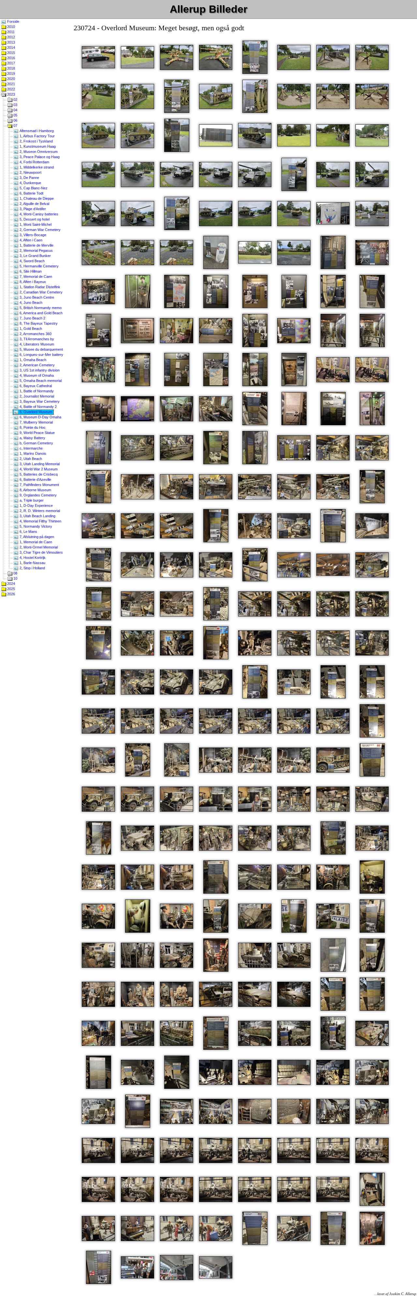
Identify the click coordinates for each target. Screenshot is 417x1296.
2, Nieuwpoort (30, 172)
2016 (10, 58)
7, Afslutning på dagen (36, 537)
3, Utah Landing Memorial (39, 464)
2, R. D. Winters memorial (39, 511)
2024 (10, 584)
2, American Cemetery (37, 365)
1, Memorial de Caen (35, 542)
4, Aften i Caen (30, 240)
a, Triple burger (31, 500)
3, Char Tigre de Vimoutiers (41, 552)
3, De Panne (29, 178)
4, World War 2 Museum (38, 469)
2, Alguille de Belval (34, 204)
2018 (10, 68)
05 (14, 115)
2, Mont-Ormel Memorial (38, 547)
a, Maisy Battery (32, 438)
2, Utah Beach (30, 459)
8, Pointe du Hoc (32, 427)
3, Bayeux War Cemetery (39, 401)
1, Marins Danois (32, 453)
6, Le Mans (28, 531)
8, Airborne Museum (35, 490)
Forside (12, 21)
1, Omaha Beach (32, 360)
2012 (10, 37)
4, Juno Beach (30, 302)
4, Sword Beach (32, 261)
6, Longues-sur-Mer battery (41, 355)
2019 (10, 73)
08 (14, 573)
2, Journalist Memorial (36, 396)
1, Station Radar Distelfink (39, 287)
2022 (10, 89)
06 (14, 120)
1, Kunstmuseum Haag (37, 146)
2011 (10, 32)
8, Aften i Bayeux (32, 282)
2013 (10, 42)
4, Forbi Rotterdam (34, 162)
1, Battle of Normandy (36, 391)
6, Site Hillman (30, 271)
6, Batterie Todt (31, 193)
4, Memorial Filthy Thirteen (40, 521)
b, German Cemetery (36, 443)
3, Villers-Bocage (32, 235)
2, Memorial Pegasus (36, 250)
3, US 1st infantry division (39, 370)
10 (14, 578)
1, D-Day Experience (36, 505)
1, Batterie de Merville (36, 245)
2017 (10, 63)
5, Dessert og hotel (34, 219)
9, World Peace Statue (37, 433)
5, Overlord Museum (35, 412)
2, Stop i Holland (32, 568)
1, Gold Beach (30, 329)
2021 (10, 84)
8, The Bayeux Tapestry (38, 323)
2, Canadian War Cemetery (41, 292)
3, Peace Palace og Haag (39, 157)
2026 (10, 594)
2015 (10, 53)
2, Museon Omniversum (38, 152)
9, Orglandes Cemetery (38, 495)
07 (14, 126)
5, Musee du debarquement (41, 349)
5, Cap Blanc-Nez (33, 188)
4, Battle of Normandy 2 (38, 407)
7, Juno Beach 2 (32, 318)
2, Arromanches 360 (35, 334)
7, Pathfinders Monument (39, 485)
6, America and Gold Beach (41, 313)
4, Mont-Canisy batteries (38, 214)
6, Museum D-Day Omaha (40, 417)
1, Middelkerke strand (36, 167)
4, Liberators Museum (36, 344)
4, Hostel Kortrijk (32, 558)
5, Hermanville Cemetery (39, 266)
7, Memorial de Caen (35, 276)
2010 (10, 27)
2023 (10, 94)
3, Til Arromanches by (36, 339)
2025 (10, 589)
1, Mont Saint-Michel (35, 224)
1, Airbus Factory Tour (37, 136)
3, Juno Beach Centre (36, 297)
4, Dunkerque (30, 183)
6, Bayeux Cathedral (35, 386)
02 (14, 99)
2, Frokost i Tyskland (36, 141)
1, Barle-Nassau (32, 563)
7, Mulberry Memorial (36, 422)
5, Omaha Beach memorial (40, 381)
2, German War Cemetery (40, 230)
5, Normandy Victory (35, 526)
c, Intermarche (31, 448)
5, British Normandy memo (40, 308)
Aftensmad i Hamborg (36, 131)
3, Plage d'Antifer (32, 209)
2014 (10, 47)
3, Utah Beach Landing (37, 516)
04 (14, 110)
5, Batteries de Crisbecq (38, 474)
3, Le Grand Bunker (35, 256)
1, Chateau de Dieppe (36, 198)
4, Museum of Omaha (36, 375)
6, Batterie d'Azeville (35, 479)
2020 (10, 79)
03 (14, 105)
